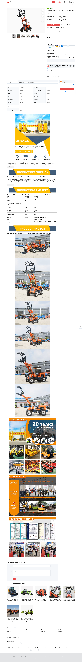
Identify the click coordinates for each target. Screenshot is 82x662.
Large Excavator (60, 631)
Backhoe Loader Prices (67, 647)
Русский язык (32, 656)
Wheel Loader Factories (30, 647)
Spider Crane (26, 631)
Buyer (53, 4)
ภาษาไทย (56, 656)
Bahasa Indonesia (67, 656)
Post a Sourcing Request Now (33, 579)
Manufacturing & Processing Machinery (14, 6)
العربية (46, 656)
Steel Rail (25, 629)
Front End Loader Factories (39, 647)
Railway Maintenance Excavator (45, 633)
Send (14, 579)
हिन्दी (53, 656)
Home (7, 6)
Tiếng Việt (62, 656)
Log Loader (18, 643)
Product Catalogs (20, 627)
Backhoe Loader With (58, 647)
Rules (74, 4)
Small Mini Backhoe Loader (49, 647)
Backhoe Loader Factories (21, 647)
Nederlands (42, 656)
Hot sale (8, 629)
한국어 (49, 656)
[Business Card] (73, 84)
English (19, 656)
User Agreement (46, 658)
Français (29, 656)
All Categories (10, 4)
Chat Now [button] (69, 24)
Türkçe (59, 656)
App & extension (63, 4)
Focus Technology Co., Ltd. (34, 658)
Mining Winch (60, 629)
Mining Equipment (9, 631)
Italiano (36, 656)
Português (25, 656)
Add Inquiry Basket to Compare (26, 39)
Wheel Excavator (26, 633)
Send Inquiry (53, 24)
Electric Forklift (43, 631)
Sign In (48, 76)
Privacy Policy (55, 658)
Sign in (74, 2)
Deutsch (39, 656)
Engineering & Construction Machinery (25, 6)
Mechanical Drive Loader (11, 643)
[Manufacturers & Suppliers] (12, 2)
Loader (32, 6)
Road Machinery (60, 633)
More (7, 651)
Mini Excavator (9, 633)
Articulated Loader (25, 643)
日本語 (51, 656)
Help (58, 4)
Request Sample (65, 27)
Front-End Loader (36, 6)
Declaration (50, 658)
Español (22, 656)
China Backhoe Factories (11, 647)
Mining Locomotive (44, 629)
